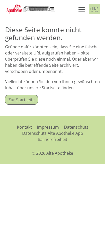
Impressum (48, 127)
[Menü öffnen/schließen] (81, 9)
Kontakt (24, 127)
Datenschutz (76, 127)
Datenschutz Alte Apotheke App (52, 133)
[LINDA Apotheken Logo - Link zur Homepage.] (94, 9)
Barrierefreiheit (52, 139)
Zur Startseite (21, 100)
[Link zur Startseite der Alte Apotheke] (30, 9)
